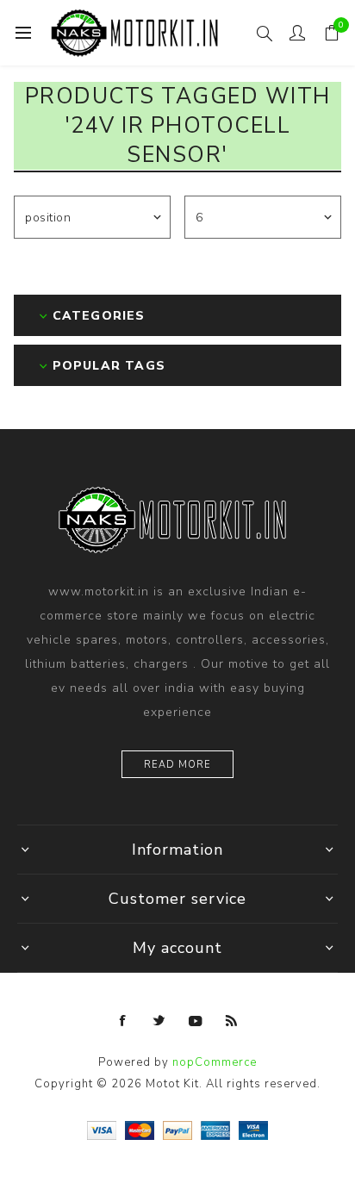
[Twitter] (159, 1021)
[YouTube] (195, 1021)
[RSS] (232, 1021)
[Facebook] (123, 1021)
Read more (177, 764)
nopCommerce (214, 1062)
